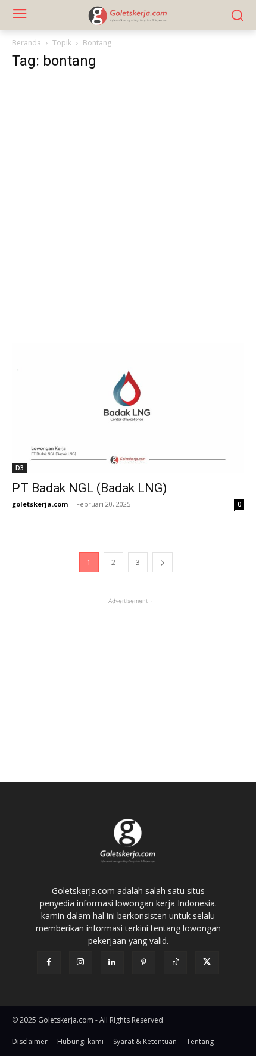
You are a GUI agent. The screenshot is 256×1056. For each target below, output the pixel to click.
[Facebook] (48, 962)
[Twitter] (206, 962)
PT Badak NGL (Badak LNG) (89, 488)
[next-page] (162, 562)
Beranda (26, 43)
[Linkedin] (112, 962)
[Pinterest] (143, 962)
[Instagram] (80, 962)
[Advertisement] (128, 210)
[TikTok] (175, 962)
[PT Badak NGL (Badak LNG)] (128, 408)
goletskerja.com (40, 503)
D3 (19, 468)
